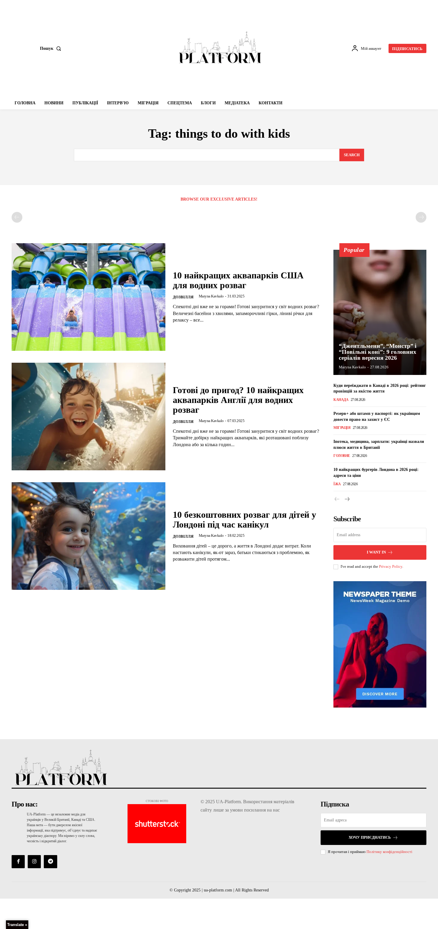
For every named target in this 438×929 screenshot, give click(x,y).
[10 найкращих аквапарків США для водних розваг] (88, 297)
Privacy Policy (390, 566)
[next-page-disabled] (421, 217)
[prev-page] (17, 217)
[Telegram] (50, 861)
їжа (337, 484)
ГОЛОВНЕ (341, 456)
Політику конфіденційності (389, 851)
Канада (340, 400)
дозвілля (183, 297)
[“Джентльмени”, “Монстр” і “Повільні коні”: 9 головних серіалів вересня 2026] (379, 312)
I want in (376, 552)
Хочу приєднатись (370, 837)
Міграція (341, 428)
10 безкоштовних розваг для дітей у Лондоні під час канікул (244, 519)
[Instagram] (34, 861)
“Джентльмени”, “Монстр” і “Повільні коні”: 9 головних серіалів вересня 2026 (378, 351)
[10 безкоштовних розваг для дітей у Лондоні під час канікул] (88, 536)
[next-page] (346, 499)
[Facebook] (18, 861)
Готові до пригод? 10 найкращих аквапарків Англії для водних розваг (238, 400)
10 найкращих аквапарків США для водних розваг (238, 280)
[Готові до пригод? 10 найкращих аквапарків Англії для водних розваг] (88, 416)
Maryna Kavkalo (211, 296)
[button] (51, 48)
